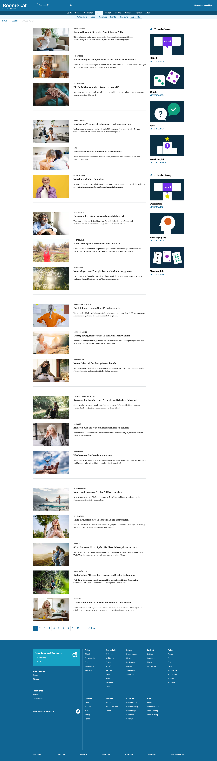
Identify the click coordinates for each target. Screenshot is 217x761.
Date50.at (152, 754)
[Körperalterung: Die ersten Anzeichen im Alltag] (51, 38)
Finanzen (130, 698)
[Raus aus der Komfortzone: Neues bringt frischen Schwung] (51, 406)
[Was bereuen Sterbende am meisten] (51, 462)
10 (78, 628)
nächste (91, 628)
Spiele (87, 650)
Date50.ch (106, 754)
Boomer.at (83, 754)
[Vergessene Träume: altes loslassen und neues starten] (51, 130)
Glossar (36, 675)
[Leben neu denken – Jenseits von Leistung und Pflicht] (51, 609)
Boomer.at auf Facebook (43, 711)
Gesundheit (111, 650)
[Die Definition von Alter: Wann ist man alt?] (51, 94)
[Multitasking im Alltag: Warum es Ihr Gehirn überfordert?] (51, 66)
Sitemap (36, 679)
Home (5, 21)
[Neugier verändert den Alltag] (51, 186)
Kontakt (38, 661)
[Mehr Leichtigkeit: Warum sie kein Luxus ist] (51, 250)
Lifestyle (88, 698)
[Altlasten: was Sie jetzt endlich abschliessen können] (51, 434)
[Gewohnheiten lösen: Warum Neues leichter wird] (51, 222)
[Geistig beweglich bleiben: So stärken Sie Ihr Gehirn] (51, 342)
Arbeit (150, 698)
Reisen (171, 650)
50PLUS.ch (37, 754)
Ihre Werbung (40, 657)
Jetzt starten (157, 61)
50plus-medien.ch (177, 754)
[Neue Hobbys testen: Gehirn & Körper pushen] (51, 499)
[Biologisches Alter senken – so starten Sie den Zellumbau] (51, 581)
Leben (15, 21)
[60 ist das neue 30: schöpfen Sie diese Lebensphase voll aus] (51, 554)
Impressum (37, 694)
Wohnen (109, 698)
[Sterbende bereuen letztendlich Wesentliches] (51, 158)
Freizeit (150, 650)
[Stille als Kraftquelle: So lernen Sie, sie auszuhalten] (51, 526)
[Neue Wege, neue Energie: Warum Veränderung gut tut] (51, 278)
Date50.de (129, 754)
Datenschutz (37, 698)
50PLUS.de (60, 754)
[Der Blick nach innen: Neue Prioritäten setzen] (51, 314)
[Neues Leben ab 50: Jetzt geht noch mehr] (51, 370)
